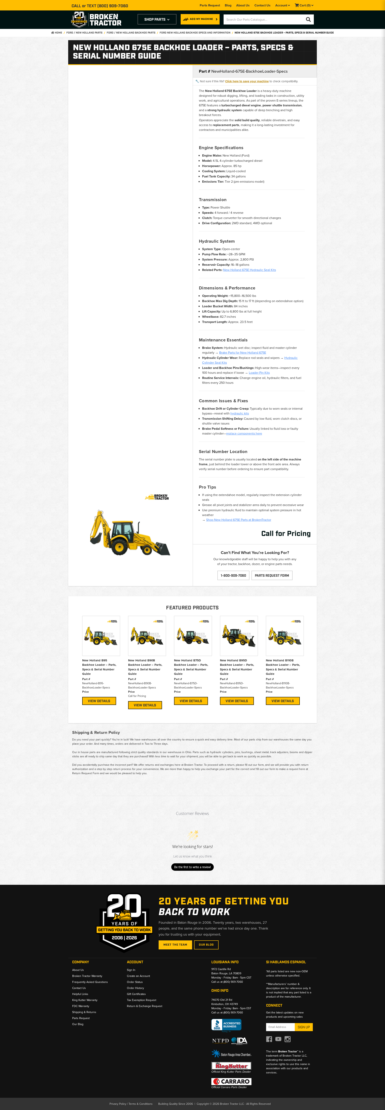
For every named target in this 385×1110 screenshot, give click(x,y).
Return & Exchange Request (144, 1006)
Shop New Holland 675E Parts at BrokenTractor (238, 519)
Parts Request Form (272, 576)
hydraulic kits (239, 413)
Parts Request (210, 5)
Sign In (131, 970)
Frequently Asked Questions (90, 982)
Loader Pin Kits (259, 372)
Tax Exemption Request (141, 1000)
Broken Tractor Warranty (87, 976)
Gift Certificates (136, 994)
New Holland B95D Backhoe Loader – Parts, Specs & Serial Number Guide (237, 667)
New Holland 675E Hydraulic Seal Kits (249, 270)
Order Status (135, 982)
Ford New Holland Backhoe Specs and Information (195, 33)
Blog (228, 5)
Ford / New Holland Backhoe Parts (131, 33)
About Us (243, 5)
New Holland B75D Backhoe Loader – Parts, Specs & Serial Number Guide (191, 667)
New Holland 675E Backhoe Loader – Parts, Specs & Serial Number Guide (284, 33)
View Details (99, 701)
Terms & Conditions (141, 1104)
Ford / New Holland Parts (84, 33)
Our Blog (206, 945)
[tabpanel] (101, 660)
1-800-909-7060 (233, 576)
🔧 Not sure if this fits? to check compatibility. (246, 81)
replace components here (244, 433)
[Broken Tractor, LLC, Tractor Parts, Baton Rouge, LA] (226, 1026)
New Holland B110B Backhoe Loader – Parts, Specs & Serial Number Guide (283, 667)
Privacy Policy (117, 1104)
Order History (135, 988)
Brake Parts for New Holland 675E (242, 352)
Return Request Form (85, 773)
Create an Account (138, 976)
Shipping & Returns (84, 1012)
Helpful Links (80, 994)
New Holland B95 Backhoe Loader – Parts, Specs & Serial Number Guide (99, 667)
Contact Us (262, 5)
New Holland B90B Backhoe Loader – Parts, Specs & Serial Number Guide (145, 667)
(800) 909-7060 (112, 6)
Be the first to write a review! (192, 867)
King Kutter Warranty (84, 1000)
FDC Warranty (80, 1006)
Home (58, 33)
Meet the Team (175, 945)
